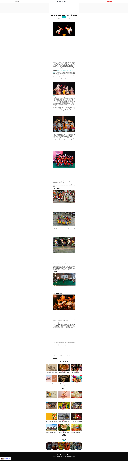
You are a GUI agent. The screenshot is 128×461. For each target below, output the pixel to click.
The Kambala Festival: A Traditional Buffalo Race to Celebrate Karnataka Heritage (51, 410)
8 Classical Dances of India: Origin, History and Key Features (76, 373)
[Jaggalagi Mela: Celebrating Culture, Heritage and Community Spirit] (51, 394)
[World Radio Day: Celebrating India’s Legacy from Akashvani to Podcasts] (51, 378)
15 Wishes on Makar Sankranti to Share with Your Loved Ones (76, 383)
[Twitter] (71, 454)
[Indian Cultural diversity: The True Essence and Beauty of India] (64, 405)
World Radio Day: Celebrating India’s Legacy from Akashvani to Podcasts (51, 383)
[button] (105, 1)
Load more (64, 435)
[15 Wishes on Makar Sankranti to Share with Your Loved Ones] (76, 378)
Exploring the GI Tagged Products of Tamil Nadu (51, 421)
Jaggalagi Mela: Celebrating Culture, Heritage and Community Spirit (51, 399)
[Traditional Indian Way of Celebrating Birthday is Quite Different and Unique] (76, 416)
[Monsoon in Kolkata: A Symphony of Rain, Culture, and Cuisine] (64, 416)
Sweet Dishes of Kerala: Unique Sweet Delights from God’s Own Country (64, 433)
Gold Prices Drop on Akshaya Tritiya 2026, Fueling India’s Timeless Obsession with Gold (64, 373)
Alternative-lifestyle (64, 371)
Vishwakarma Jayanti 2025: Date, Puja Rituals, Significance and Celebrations (64, 399)
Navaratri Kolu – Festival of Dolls (76, 410)
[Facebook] (67, 454)
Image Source (54, 95)
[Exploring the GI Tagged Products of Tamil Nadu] (51, 416)
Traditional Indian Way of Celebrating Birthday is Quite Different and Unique (76, 422)
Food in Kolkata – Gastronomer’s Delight (76, 399)
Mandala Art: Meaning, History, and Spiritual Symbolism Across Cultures (52, 373)
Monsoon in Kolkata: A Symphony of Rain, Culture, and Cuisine (64, 422)
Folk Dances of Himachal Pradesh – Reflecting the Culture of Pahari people (51, 433)
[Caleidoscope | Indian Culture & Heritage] (23, 1)
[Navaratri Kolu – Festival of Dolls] (76, 405)
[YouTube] (60, 454)
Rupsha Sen (60, 18)
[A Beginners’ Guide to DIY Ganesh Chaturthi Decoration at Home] (76, 427)
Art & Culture (51, 371)
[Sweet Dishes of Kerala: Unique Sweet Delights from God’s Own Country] (64, 427)
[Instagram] (57, 454)
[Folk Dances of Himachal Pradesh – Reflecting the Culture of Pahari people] (51, 427)
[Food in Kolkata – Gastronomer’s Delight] (76, 394)
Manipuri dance (54, 72)
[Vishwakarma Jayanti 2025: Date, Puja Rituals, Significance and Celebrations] (64, 394)
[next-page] (64, 385)
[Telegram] (64, 454)
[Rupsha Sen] (58, 18)
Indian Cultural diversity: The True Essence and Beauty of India (64, 410)
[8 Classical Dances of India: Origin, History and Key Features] (76, 367)
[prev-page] (63, 385)
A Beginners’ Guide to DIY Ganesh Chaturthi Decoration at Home (76, 433)
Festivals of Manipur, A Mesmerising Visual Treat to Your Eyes (65, 70)
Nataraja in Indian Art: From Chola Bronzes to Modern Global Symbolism (64, 383)
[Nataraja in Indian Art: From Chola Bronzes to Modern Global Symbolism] (64, 378)
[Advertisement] (64, 8)
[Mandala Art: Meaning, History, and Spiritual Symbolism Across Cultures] (51, 367)
